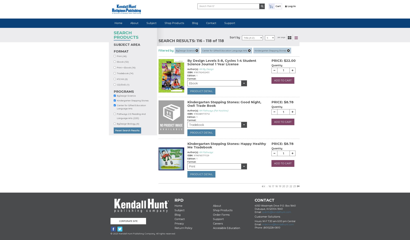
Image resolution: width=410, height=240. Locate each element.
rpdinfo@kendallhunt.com (276, 212)
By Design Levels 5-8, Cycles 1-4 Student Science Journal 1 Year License (221, 62)
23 (294, 186)
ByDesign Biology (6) (128, 123)
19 (280, 186)
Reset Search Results (127, 130)
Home (118, 23)
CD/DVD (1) (123, 84)
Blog (195, 23)
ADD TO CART (283, 80)
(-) (196, 50)
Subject (152, 23)
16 (270, 186)
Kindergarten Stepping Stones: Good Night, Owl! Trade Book (224, 104)
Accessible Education (226, 228)
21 (287, 186)
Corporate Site (128, 221)
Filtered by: (166, 50)
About (134, 23)
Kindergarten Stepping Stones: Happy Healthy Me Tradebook (226, 145)
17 (273, 186)
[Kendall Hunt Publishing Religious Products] (127, 7)
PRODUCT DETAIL (201, 91)
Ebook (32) (123, 61)
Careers (218, 223)
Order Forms (221, 214)
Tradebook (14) (125, 73)
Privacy (179, 223)
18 (276, 186)
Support (229, 23)
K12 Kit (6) (122, 79)
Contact (211, 23)
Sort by (235, 37)
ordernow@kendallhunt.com (278, 224)
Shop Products (174, 23)
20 (283, 186)
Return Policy (183, 228)
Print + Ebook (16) (126, 67)
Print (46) (122, 56)
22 (291, 186)
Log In (292, 6)
